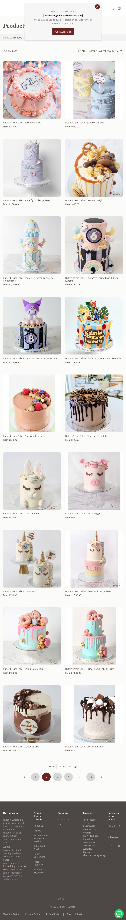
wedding (11, 866)
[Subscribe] (119, 826)
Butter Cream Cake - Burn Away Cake (22, 122)
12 (90, 776)
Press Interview (38, 863)
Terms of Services (76, 914)
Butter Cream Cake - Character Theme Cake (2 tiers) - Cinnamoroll (30, 279)
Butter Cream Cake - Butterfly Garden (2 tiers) (26, 200)
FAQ (60, 824)
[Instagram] (119, 846)
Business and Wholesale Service (41, 838)
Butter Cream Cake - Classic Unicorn (21, 591)
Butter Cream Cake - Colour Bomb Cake (23, 668)
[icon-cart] (119, 8)
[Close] (97, 6)
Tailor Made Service (40, 848)
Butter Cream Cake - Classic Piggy (82, 513)
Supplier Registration (40, 871)
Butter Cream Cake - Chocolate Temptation (87, 436)
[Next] (101, 777)
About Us (38, 825)
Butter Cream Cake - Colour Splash (21, 746)
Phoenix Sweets (67, 906)
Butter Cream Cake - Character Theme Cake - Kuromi (30, 358)
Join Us (37, 830)
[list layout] (79, 50)
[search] (112, 8)
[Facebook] (111, 846)
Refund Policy (53, 914)
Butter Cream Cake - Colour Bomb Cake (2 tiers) (89, 668)
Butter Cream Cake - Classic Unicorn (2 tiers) (88, 591)
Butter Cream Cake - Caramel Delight (84, 200)
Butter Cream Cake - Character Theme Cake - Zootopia (93, 358)
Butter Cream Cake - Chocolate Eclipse (22, 436)
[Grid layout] (83, 50)
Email (112, 826)
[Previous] (25, 777)
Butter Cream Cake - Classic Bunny (21, 513)
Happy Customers (39, 855)
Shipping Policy (11, 914)
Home (6, 37)
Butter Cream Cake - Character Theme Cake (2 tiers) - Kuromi (92, 279)
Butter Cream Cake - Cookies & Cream (84, 746)
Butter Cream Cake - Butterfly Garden (84, 122)
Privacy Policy (32, 914)
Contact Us (63, 819)
